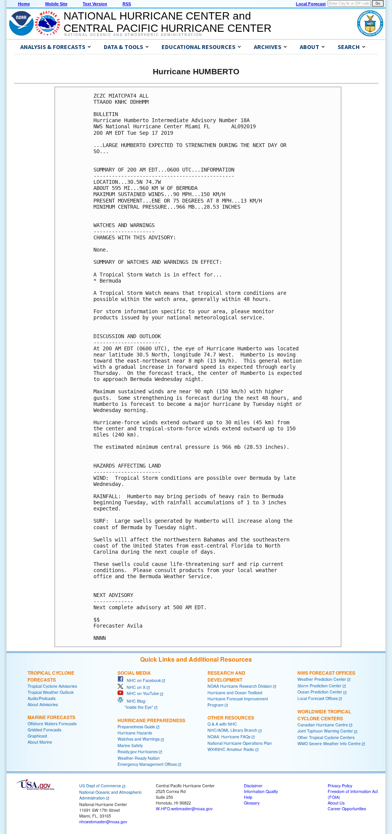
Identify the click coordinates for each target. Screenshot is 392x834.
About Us (336, 803)
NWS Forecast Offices (326, 672)
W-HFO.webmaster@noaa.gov (184, 808)
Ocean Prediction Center (319, 692)
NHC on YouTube (141, 693)
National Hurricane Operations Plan (239, 743)
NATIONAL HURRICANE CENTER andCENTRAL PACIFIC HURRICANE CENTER (167, 22)
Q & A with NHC (222, 724)
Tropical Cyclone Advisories (52, 686)
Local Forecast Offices (317, 698)
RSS (126, 4)
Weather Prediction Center (321, 679)
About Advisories (43, 704)
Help (248, 797)
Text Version (95, 4)
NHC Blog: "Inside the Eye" (135, 704)
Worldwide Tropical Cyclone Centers (324, 715)
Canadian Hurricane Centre (322, 725)
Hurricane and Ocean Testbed (234, 692)
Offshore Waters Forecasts (52, 723)
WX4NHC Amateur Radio (230, 749)
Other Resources (230, 717)
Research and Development (226, 676)
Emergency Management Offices (147, 764)
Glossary (252, 803)
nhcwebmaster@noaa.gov (103, 821)
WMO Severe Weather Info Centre (329, 743)
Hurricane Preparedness (151, 720)
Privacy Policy (340, 785)
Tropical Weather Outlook (51, 692)
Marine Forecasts (51, 717)
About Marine (40, 742)
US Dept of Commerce (100, 785)
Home (24, 4)
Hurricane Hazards (135, 733)
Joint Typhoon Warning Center (325, 731)
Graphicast (37, 736)
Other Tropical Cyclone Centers (325, 737)
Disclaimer (253, 785)
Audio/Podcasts (42, 698)
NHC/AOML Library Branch (232, 730)
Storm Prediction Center (319, 685)
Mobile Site (56, 4)
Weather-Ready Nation (139, 758)
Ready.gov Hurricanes (138, 751)
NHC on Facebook (142, 680)
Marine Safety (130, 745)
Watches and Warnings (139, 739)
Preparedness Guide (136, 726)
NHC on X (134, 687)
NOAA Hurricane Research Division (239, 686)
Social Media (134, 672)
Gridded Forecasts (44, 730)
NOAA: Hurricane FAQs (228, 736)
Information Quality (261, 791)
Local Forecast (311, 4)
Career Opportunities (347, 808)
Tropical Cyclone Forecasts (51, 676)
